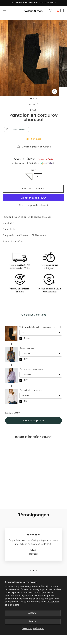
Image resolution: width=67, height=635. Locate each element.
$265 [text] (26, 359)
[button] (33, 163)
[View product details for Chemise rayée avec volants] (11, 375)
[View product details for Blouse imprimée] (11, 354)
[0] (56, 10)
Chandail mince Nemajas (30, 390)
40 (38, 176)
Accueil (32, 104)
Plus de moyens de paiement (33, 205)
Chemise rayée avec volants (31, 369)
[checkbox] (20, 338)
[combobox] (40, 333)
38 (29, 176)
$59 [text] (25, 401)
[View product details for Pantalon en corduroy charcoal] (11, 333)
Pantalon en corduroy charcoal (40, 327)
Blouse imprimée (26, 348)
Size (33, 170)
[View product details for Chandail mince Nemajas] (11, 396)
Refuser (33, 621)
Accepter (32, 613)
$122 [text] (26, 338)
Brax (33, 110)
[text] (33, 314)
